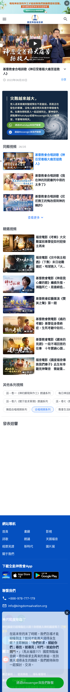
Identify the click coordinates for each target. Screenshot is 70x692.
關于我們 (8, 554)
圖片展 (50, 546)
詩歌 (5, 539)
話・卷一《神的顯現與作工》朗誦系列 (28, 393)
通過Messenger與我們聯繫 (35, 683)
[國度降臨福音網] (35, 19)
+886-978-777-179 (21, 598)
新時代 (28, 546)
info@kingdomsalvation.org (27, 606)
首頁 (5, 531)
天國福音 (52, 539)
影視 (49, 531)
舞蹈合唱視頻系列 (16, 409)
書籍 (27, 531)
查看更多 (34, 217)
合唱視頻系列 (43, 409)
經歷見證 (8, 546)
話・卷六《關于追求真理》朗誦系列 (27, 401)
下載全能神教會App (17, 566)
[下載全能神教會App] (6, 575)
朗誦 (27, 539)
